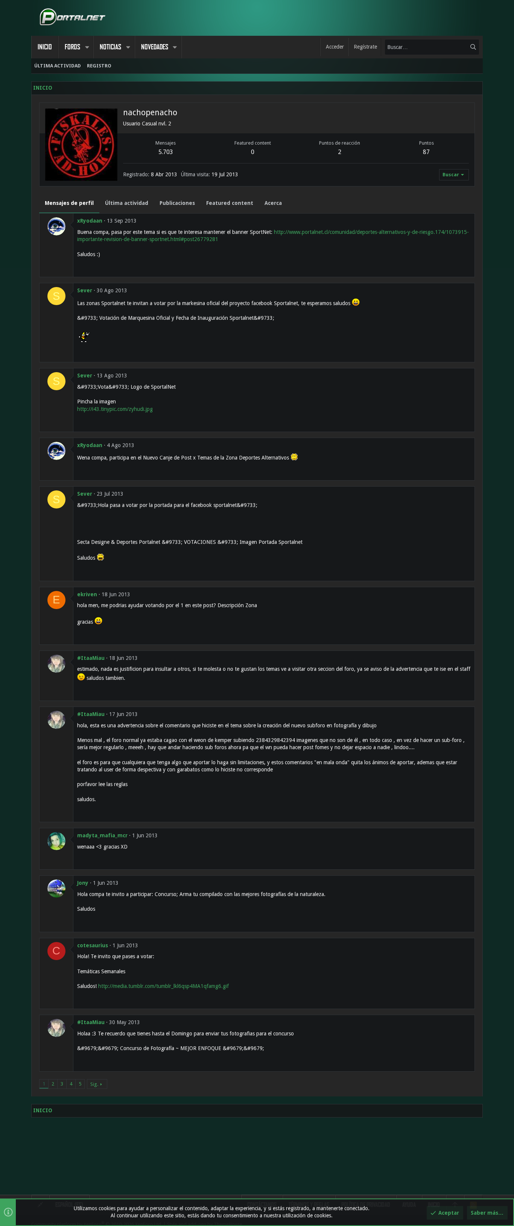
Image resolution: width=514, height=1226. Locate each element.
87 (426, 152)
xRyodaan (89, 221)
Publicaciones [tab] (177, 203)
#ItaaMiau (91, 658)
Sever (84, 290)
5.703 (165, 152)
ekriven (87, 594)
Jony (82, 883)
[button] (87, 47)
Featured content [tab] (229, 203)
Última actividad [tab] (126, 203)
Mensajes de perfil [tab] (69, 203)
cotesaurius (92, 945)
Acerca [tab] (273, 203)
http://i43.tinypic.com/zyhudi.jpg (115, 409)
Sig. (94, 1084)
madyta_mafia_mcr (102, 835)
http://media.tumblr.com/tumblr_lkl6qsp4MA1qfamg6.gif (163, 986)
